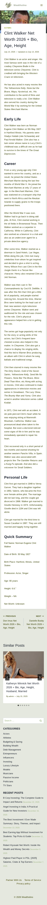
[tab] (18, 705)
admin (11, 696)
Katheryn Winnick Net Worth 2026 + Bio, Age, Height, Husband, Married (22, 687)
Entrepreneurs (10, 753)
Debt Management (12, 749)
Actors (7, 28)
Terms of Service (32, 880)
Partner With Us (14, 880)
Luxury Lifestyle (11, 765)
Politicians (8, 781)
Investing (7, 761)
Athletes (7, 738)
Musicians (8, 773)
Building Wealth (10, 745)
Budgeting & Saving (12, 742)
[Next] (40, 677)
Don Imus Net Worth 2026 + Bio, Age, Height (12, 622)
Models (6, 769)
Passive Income (11, 777)
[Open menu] (41, 5)
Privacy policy (23, 883)
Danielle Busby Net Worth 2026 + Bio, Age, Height (35, 622)
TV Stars (7, 785)
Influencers (8, 757)
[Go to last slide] (7, 677)
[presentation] (23, 664)
